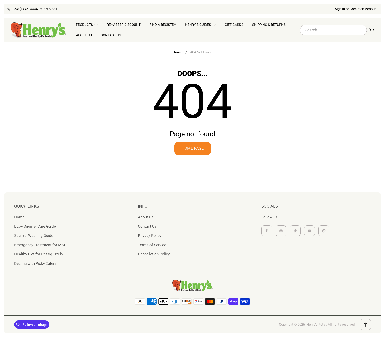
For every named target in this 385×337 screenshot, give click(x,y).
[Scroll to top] (365, 324)
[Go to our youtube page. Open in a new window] (309, 230)
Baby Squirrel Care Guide (35, 226)
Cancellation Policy (154, 254)
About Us (146, 217)
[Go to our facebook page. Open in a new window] (266, 230)
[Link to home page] (192, 285)
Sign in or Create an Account (356, 9)
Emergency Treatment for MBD (40, 245)
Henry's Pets (316, 325)
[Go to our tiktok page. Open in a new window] (295, 230)
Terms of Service (152, 245)
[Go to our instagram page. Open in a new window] (281, 230)
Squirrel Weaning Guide (33, 235)
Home (177, 52)
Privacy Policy (149, 235)
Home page (193, 148)
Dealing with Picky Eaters (35, 263)
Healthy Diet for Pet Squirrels (38, 254)
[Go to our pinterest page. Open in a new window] (323, 230)
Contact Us (147, 226)
